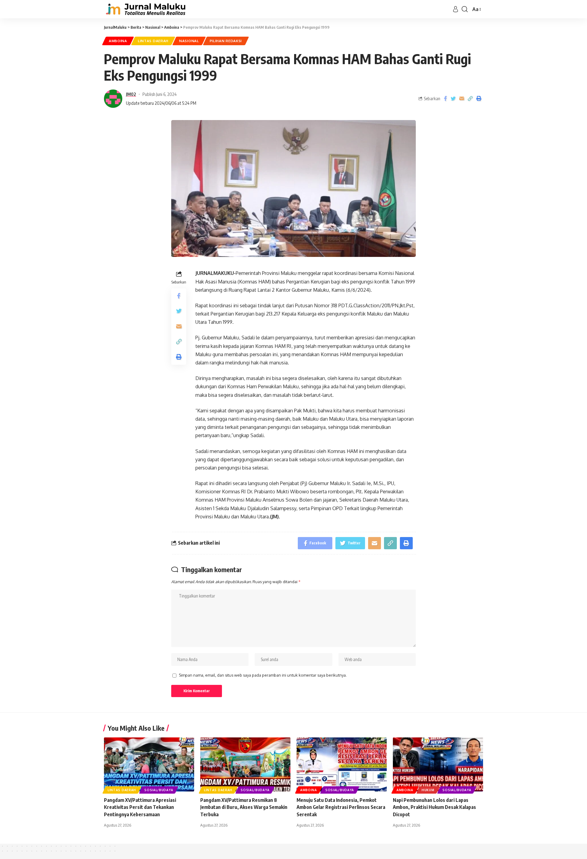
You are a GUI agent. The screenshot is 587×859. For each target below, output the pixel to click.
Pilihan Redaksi (226, 40)
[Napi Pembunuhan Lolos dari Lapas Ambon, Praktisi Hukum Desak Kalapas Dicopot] (438, 764)
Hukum (428, 790)
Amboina (118, 40)
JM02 (131, 94)
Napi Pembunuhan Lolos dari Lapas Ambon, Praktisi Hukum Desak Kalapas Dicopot (434, 807)
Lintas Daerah (153, 40)
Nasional (189, 40)
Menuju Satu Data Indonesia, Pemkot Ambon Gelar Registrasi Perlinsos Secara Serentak (341, 807)
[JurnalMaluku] (144, 9)
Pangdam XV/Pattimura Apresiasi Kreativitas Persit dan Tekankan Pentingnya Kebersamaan (140, 807)
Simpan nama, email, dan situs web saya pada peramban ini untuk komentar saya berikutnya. (263, 675)
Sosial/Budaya (158, 790)
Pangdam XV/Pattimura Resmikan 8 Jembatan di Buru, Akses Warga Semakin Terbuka (243, 807)
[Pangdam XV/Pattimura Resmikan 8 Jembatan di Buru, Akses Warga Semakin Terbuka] (245, 764)
